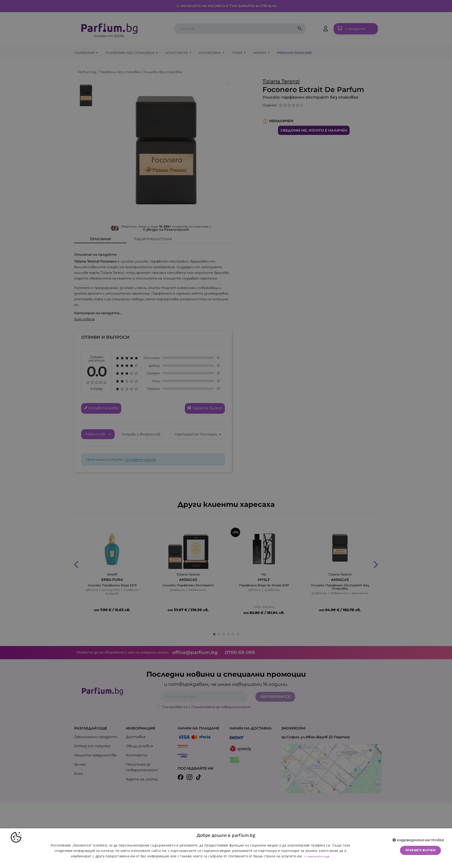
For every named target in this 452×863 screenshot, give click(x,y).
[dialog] (226, 845)
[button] (420, 840)
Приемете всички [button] (420, 850)
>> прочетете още (316, 856)
